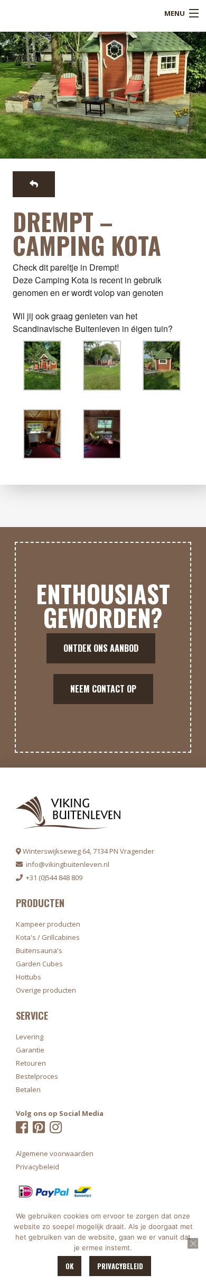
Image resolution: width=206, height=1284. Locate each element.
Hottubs (28, 977)
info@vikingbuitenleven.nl (66, 864)
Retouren (31, 1063)
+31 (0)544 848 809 (52, 877)
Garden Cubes (39, 963)
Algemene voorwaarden (54, 1153)
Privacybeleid (120, 1266)
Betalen (28, 1089)
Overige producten (46, 990)
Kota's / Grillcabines (48, 937)
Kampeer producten (48, 924)
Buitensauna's (39, 950)
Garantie (30, 1050)
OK (69, 1266)
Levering (29, 1036)
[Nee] (193, 1243)
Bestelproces (37, 1076)
